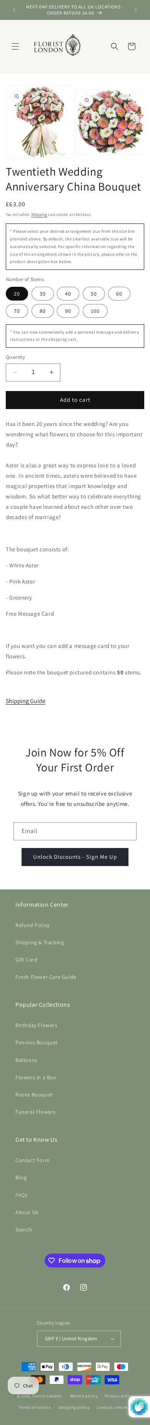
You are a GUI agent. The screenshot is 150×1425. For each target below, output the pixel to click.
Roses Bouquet (34, 1094)
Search (23, 1229)
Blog (21, 1177)
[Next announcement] (135, 10)
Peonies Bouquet (36, 1042)
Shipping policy (74, 1407)
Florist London (47, 1395)
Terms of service (34, 1407)
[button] (15, 46)
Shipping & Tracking (39, 942)
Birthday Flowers (36, 1025)
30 (43, 293)
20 (17, 293)
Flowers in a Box (35, 1077)
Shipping (39, 214)
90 (68, 310)
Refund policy (84, 1396)
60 (119, 293)
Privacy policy (119, 1396)
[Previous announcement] (14, 10)
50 (94, 293)
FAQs (21, 1195)
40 (68, 293)
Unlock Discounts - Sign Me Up (75, 856)
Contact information (117, 1407)
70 (17, 310)
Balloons (26, 1060)
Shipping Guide (25, 701)
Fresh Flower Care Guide (46, 976)
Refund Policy (32, 925)
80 (43, 310)
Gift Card (26, 959)
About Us (26, 1212)
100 (95, 310)
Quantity (15, 357)
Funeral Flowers (35, 1111)
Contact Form (32, 1160)
